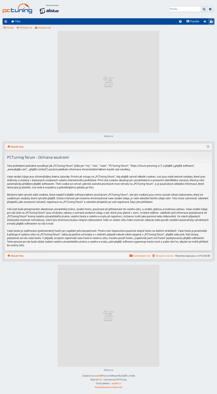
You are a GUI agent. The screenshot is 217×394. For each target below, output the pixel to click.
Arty (100, 379)
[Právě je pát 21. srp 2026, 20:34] (208, 147)
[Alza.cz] (49, 9)
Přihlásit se (26, 27)
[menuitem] (180, 21)
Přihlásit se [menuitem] (205, 22)
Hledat (10, 27)
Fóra (17, 21)
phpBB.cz (116, 383)
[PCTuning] (17, 8)
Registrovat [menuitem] (212, 22)
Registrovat (44, 27)
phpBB (97, 376)
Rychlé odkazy (6, 22)
